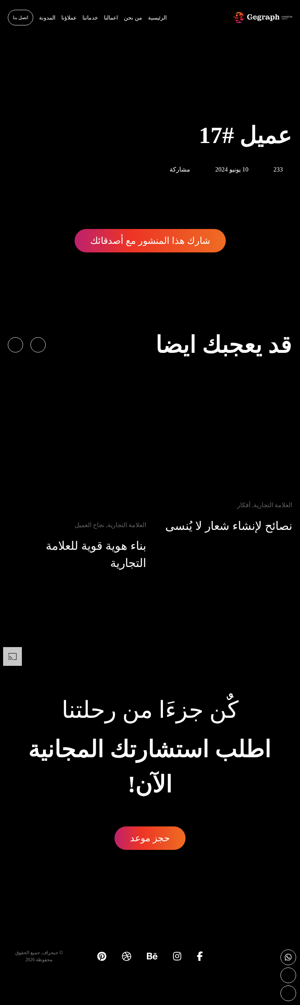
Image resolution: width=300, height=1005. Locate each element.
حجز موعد (150, 838)
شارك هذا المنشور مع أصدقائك (150, 241)
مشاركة (180, 169)
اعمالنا (111, 18)
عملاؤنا (69, 18)
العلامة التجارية (273, 505)
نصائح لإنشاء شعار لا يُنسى (228, 525)
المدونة (47, 18)
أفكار (243, 505)
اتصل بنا (20, 17)
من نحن (133, 18)
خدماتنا (90, 18)
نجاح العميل (89, 525)
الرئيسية (157, 18)
